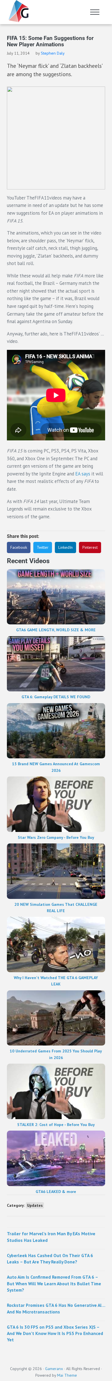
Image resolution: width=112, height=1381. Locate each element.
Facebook (18, 547)
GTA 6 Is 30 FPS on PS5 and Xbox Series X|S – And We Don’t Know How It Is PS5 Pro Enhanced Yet (55, 1333)
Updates (35, 1205)
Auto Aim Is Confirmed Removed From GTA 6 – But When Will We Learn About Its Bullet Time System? (54, 1283)
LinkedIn (65, 547)
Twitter (43, 547)
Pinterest (90, 547)
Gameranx (54, 1368)
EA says (82, 474)
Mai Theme (67, 1375)
